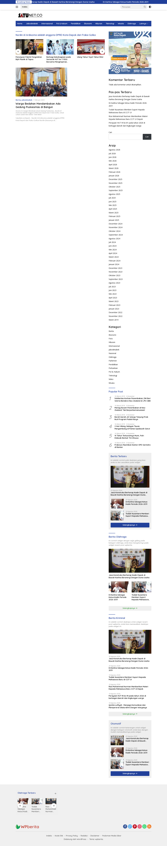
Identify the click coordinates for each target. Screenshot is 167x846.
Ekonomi (88, 23)
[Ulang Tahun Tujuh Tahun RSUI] (60, 47)
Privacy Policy (72, 836)
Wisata (121, 23)
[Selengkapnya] (55, 793)
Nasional (112, 353)
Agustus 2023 (114, 283)
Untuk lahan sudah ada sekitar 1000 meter (40, 114)
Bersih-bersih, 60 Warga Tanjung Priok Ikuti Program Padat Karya (131, 418)
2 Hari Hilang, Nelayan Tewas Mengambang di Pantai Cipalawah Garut (132, 427)
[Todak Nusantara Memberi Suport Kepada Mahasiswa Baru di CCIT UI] (117, 515)
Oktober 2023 (114, 275)
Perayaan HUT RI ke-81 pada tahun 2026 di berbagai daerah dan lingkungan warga (127, 697)
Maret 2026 (113, 168)
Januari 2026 (114, 175)
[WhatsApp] (144, 826)
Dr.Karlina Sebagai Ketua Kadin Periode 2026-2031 (102, 2)
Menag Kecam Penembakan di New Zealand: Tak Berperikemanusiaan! (130, 409)
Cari (110, 132)
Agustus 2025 (114, 194)
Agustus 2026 (114, 149)
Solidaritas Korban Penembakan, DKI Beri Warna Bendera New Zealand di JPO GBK (133, 399)
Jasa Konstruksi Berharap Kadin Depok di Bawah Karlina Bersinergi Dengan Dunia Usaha (129, 493)
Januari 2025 (114, 220)
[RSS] (149, 826)
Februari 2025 (114, 216)
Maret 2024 (113, 257)
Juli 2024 (112, 242)
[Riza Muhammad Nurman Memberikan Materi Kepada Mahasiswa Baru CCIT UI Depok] (37, 801)
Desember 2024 (115, 223)
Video (111, 379)
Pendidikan (75, 23)
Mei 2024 (113, 249)
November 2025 (115, 183)
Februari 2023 (114, 305)
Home (19, 23)
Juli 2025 (112, 198)
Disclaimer (94, 836)
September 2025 (116, 190)
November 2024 (115, 227)
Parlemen (113, 360)
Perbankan (113, 368)
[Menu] (17, 7)
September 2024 (116, 235)
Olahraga (131, 23)
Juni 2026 (112, 157)
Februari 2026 (114, 172)
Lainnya (142, 23)
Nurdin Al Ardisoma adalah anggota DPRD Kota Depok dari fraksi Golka (38, 112)
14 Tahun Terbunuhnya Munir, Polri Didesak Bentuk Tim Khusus (129, 436)
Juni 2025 (112, 201)
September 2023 (116, 279)
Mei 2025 (113, 205)
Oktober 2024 (114, 231)
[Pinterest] (135, 826)
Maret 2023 (113, 301)
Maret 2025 (113, 212)
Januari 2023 (114, 308)
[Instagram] (140, 826)
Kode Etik (59, 836)
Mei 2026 (113, 161)
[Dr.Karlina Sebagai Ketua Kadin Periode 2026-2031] (117, 504)
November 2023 (115, 271)
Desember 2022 (115, 312)
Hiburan (98, 23)
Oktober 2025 (114, 186)
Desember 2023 (115, 268)
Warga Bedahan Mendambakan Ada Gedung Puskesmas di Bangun (38, 105)
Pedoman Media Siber (111, 836)
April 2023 (113, 297)
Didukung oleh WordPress (75, 839)
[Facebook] (125, 826)
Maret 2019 (113, 320)
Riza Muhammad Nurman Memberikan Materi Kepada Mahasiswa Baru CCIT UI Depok (128, 687)
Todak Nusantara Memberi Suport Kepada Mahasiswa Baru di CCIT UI (137, 514)
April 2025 (113, 209)
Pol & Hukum (61, 23)
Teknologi (110, 23)
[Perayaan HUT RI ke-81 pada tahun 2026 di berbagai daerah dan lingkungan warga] (51, 801)
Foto (111, 338)
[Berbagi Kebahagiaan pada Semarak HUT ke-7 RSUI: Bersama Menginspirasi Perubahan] (29, 47)
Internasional (47, 23)
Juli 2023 (112, 286)
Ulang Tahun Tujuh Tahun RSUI (59, 57)
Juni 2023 (112, 290)
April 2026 (113, 164)
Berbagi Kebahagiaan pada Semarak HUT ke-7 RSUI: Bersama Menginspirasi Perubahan (28, 59)
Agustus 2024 (114, 238)
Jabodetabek (32, 23)
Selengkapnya (129, 525)
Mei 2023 (113, 294)
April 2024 (113, 253)
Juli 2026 (112, 153)
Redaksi (84, 836)
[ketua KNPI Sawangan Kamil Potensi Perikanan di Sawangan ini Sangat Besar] (91, 47)
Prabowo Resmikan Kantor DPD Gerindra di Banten (132, 446)
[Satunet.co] (30, 15)
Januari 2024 (114, 264)
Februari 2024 (114, 260)
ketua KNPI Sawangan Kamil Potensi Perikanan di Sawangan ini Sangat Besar (91, 59)
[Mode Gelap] (150, 7)
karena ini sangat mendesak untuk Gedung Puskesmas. (35, 111)
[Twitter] (130, 826)
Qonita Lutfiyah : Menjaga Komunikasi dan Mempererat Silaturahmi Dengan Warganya (128, 706)
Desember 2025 (115, 179)
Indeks (24, 7)
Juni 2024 (112, 246)
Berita (18, 100)
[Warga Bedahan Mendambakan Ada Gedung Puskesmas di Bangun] (41, 82)
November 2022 (115, 316)
